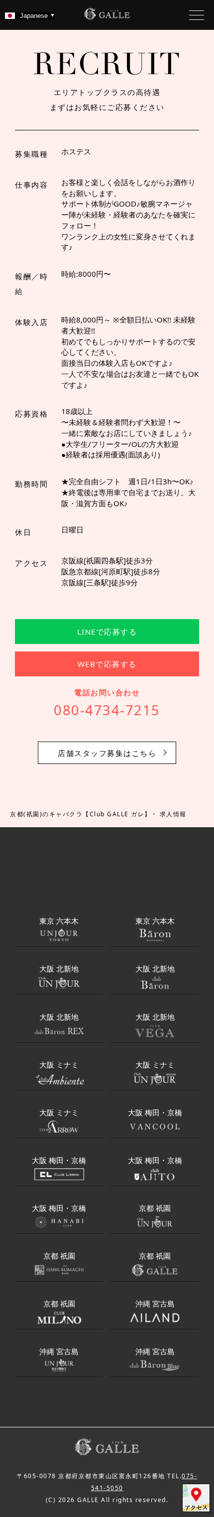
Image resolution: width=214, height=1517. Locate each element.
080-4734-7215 (107, 710)
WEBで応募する (107, 664)
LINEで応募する (107, 632)
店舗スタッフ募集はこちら (107, 753)
